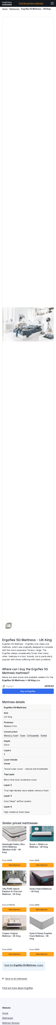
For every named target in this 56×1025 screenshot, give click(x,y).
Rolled (44, 735)
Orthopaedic (33, 735)
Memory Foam (11, 735)
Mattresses (14, 9)
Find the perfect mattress (31, 3)
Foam (22, 735)
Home (5, 9)
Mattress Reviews (11, 1023)
